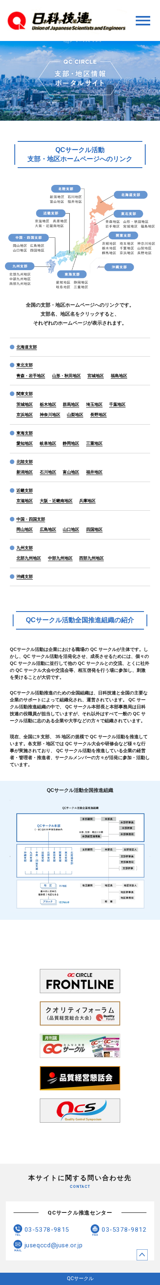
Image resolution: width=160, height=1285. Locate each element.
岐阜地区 (48, 443)
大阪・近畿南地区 (56, 500)
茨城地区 (24, 404)
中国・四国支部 (30, 519)
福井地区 (94, 472)
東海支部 (24, 433)
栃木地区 (48, 404)
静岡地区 (71, 443)
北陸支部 (24, 461)
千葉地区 (117, 404)
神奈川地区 (50, 414)
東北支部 (24, 365)
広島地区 (48, 529)
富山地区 (71, 472)
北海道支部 (26, 347)
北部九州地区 (28, 558)
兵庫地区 (87, 500)
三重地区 (94, 443)
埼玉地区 (94, 404)
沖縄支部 (24, 576)
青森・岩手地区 (30, 375)
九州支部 (24, 548)
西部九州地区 (91, 558)
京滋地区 (24, 500)
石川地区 (48, 472)
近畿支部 (24, 490)
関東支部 (24, 393)
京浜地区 (24, 414)
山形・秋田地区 (66, 375)
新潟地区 (24, 472)
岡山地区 (24, 529)
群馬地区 (71, 404)
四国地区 (94, 529)
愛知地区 (24, 443)
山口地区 (71, 529)
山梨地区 (75, 414)
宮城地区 (95, 375)
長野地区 (98, 414)
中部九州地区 (60, 558)
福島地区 (119, 375)
